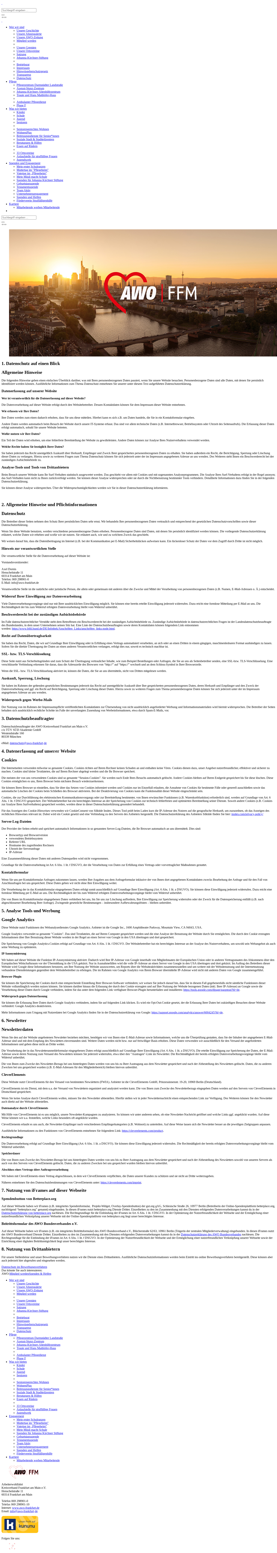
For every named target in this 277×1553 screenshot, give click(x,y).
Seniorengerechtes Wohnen (33, 1382)
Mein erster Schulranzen (31, 1419)
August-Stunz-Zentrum (30, 1341)
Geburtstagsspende (28, 1436)
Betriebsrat (23, 1317)
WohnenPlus (24, 1385)
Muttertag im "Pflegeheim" (33, 1423)
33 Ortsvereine (25, 1406)
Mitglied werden (19, 1273)
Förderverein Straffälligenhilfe (34, 1453)
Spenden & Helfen (40, 1273)
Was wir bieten (18, 1361)
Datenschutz (24, 1331)
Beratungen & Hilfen (29, 1395)
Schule (21, 1368)
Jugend (21, 1372)
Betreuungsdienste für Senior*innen (38, 1389)
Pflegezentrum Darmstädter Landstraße (40, 1338)
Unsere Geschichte (28, 1283)
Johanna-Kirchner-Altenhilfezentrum (38, 1344)
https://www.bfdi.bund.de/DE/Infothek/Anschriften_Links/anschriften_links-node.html (63, 628)
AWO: (5, 1273)
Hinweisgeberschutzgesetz (32, 1324)
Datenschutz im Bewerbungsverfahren (24, 1267)
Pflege (13, 1334)
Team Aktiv (24, 1443)
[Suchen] (3, 14)
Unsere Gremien (26, 1300)
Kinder (21, 1365)
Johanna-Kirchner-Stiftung (32, 1310)
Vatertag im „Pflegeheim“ (32, 1426)
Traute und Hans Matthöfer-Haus (36, 1348)
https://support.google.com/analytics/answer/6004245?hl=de (187, 1012)
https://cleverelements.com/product (142, 1130)
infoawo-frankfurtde (24, 1511)
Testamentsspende (27, 1440)
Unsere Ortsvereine (28, 1304)
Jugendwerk (24, 1412)
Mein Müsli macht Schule (32, 1429)
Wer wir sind (16, 1280)
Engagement (16, 1416)
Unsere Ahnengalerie (29, 1287)
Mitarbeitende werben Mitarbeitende (38, 1460)
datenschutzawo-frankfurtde (28, 743)
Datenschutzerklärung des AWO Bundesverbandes (211, 1234)
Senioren (22, 1375)
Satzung (21, 1307)
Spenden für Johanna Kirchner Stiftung (40, 1433)
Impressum (23, 1321)
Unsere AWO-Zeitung (30, 1290)
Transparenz (24, 1327)
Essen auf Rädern (27, 1399)
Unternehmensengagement (32, 1446)
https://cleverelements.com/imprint (121, 1182)
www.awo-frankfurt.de (25, 1507)
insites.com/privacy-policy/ (247, 814)
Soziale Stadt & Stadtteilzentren (35, 1392)
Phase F (21, 1358)
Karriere (14, 1457)
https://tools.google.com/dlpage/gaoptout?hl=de (211, 989)
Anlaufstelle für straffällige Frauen (37, 1409)
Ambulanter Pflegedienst (31, 1355)
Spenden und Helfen (29, 1450)
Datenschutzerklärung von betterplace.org (26, 1212)
